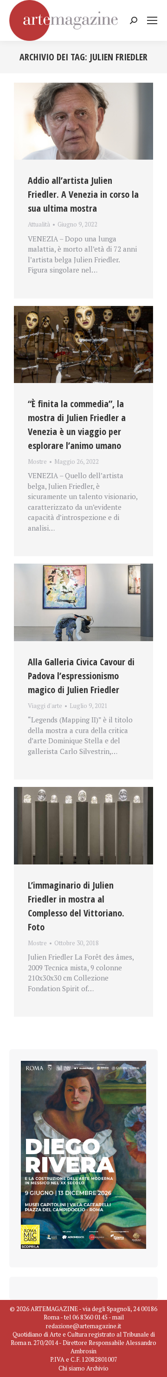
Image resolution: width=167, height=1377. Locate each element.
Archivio (97, 1368)
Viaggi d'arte (45, 705)
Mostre (37, 461)
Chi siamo (71, 1368)
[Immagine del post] (83, 121)
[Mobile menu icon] (152, 20)
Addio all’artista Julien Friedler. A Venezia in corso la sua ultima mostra (83, 194)
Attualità (39, 224)
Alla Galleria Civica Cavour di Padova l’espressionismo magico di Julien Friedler (81, 676)
